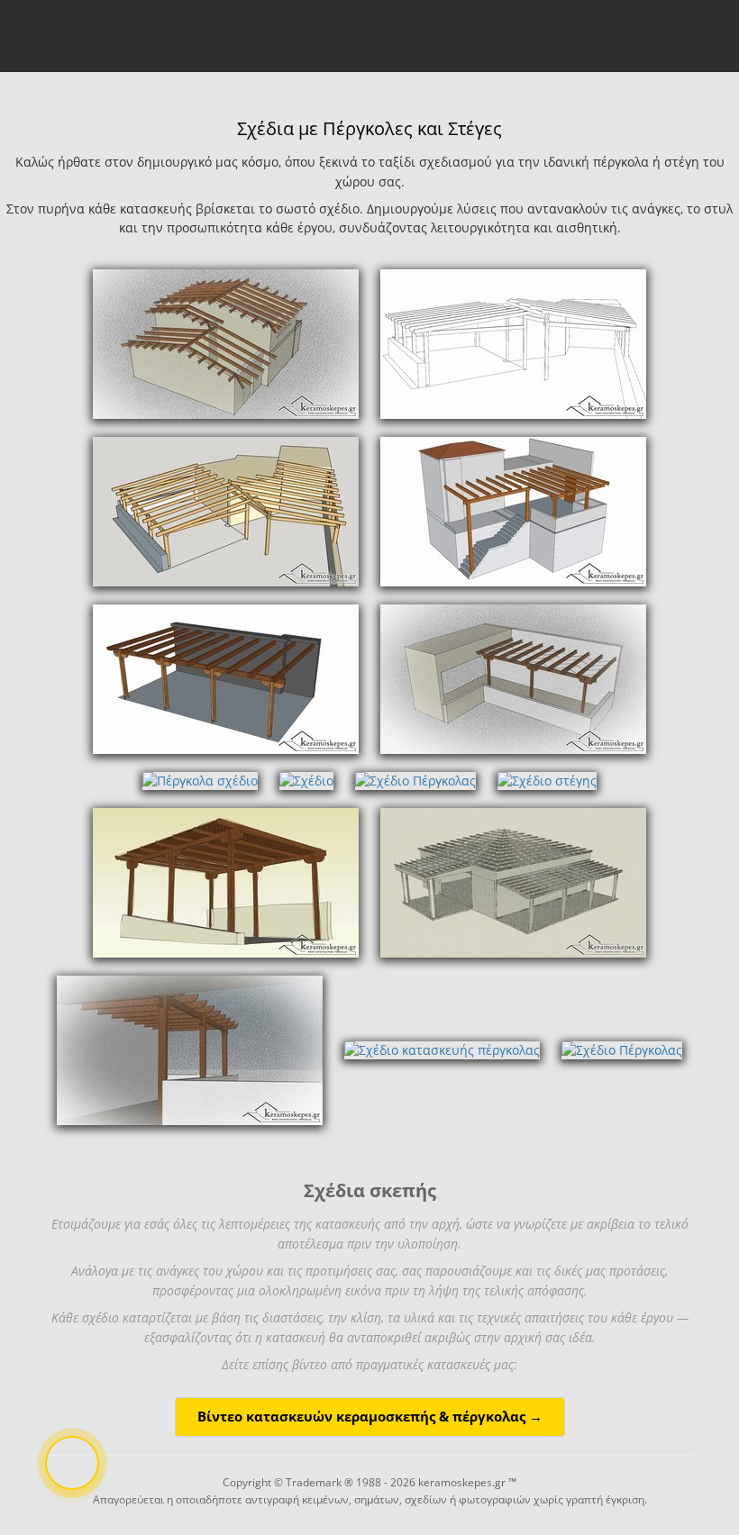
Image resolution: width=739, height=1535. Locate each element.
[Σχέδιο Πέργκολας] (415, 779)
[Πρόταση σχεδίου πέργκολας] (513, 510)
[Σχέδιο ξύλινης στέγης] (513, 881)
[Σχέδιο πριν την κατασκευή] (226, 510)
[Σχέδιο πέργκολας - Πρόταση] (226, 677)
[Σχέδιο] (306, 779)
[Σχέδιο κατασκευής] (190, 1049)
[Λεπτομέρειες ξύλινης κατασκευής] (513, 342)
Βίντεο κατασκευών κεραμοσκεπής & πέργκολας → (370, 1416)
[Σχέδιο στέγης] (547, 779)
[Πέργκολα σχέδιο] (513, 677)
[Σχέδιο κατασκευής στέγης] (226, 342)
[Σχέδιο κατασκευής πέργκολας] (442, 1049)
